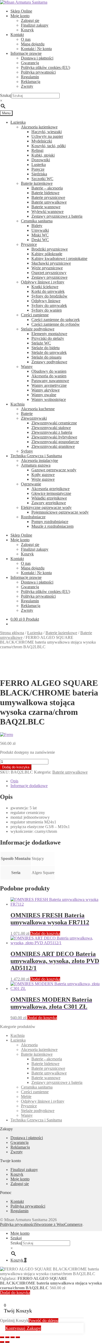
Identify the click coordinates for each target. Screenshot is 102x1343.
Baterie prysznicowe (48, 197)
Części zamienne (35, 315)
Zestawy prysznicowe (49, 277)
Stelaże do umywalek (49, 352)
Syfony (27, 451)
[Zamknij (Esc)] (18, 1337)
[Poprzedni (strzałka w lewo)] (2, 1342)
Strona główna (12, 633)
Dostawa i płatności (37, 58)
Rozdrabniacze (33, 517)
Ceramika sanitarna (37, 221)
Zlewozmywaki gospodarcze (55, 441)
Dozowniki (40, 160)
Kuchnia (17, 404)
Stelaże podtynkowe (37, 329)
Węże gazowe (43, 479)
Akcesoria (29, 1045)
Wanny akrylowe (45, 390)
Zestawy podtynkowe (49, 362)
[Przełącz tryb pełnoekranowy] (7, 1337)
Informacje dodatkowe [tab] (29, 785)
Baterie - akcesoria (46, 1059)
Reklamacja (30, 81)
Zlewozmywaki (34, 418)
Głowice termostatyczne (51, 493)
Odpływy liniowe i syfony (42, 282)
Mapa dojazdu (32, 44)
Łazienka (18, 122)
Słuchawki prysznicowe (51, 263)
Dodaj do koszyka (15, 767)
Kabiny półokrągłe (46, 254)
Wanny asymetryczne (49, 385)
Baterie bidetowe (45, 193)
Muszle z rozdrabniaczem (52, 526)
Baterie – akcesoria (47, 188)
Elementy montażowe (49, 333)
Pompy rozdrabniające (49, 521)
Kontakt (17, 34)
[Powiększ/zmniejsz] (2, 1337)
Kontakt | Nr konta (36, 48)
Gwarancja (30, 63)
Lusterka (38, 164)
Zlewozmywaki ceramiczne (54, 423)
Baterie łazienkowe (37, 183)
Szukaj (5, 95)
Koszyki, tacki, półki (48, 146)
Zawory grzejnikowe (48, 503)
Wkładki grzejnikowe (49, 498)
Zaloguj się (30, 20)
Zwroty (27, 86)
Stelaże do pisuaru (46, 357)
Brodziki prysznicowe (49, 249)
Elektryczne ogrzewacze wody (46, 507)
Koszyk (27, 30)
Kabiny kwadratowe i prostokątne (59, 258)
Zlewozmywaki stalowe (51, 427)
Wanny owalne (43, 395)
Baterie (27, 413)
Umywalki (40, 230)
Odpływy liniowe (45, 301)
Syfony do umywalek (49, 305)
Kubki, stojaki (43, 155)
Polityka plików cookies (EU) (45, 67)
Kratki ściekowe (44, 286)
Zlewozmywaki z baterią (51, 432)
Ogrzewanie (31, 484)
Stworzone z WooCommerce (58, 1224)
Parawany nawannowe (50, 380)
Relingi (37, 150)
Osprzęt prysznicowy (48, 272)
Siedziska (39, 174)
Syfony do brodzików (49, 296)
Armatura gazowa (35, 465)
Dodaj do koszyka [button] (45, 933)
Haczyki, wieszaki (46, 131)
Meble (26, 1096)
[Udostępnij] (12, 1337)
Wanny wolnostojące (48, 399)
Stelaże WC (41, 343)
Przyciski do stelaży (47, 338)
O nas (26, 39)
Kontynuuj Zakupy (23, 1328)
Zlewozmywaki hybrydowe (54, 437)
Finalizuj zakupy (34, 25)
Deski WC (40, 239)
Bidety (36, 225)
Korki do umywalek (48, 291)
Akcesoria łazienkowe (39, 127)
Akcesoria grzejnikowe (50, 488)
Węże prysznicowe (47, 268)
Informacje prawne (26, 53)
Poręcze (37, 169)
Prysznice (29, 244)
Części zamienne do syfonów (55, 324)
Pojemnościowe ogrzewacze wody (60, 512)
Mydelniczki (41, 141)
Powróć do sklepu (43, 1320)
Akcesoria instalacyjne (39, 460)
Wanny (27, 366)
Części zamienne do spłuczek (55, 319)
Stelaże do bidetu (45, 348)
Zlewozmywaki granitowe (53, 446)
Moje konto (20, 16)
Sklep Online (21, 11)
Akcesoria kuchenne (38, 409)
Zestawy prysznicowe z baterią (56, 216)
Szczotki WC (42, 178)
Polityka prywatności (38, 72)
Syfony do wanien (46, 310)
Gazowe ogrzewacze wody (53, 470)
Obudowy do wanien (48, 371)
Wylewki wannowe (47, 211)
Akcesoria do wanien (48, 376)
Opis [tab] (14, 781)
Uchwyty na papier (47, 136)
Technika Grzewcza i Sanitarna (36, 456)
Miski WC (40, 235)
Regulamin (30, 77)
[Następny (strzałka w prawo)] (7, 1342)
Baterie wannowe (45, 207)
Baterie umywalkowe (49, 202)
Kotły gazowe (43, 474)
